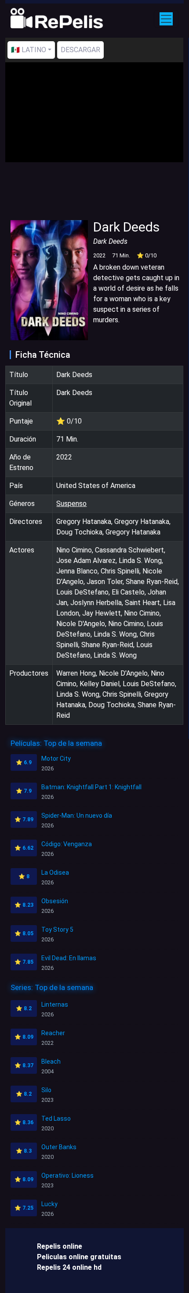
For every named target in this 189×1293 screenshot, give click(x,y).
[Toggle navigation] (166, 19)
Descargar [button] (80, 50)
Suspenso (71, 503)
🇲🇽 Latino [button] (28, 50)
